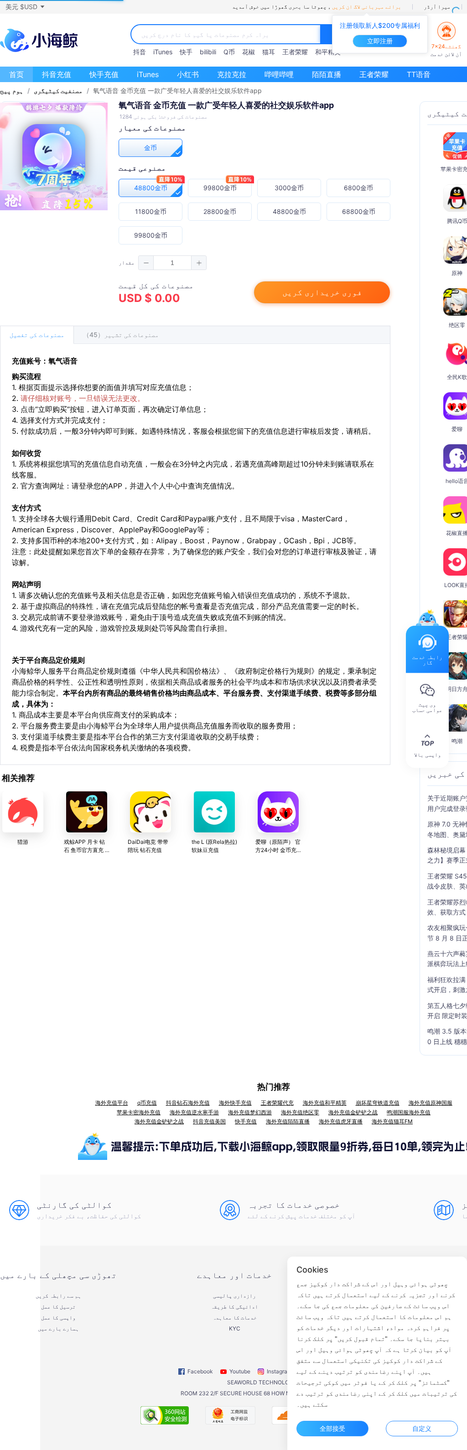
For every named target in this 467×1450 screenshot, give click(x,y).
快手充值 (104, 74)
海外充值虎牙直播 (341, 1121)
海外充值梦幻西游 (250, 1112)
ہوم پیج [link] (11, 91)
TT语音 (419, 74)
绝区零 (457, 325)
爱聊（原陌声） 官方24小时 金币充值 (278, 850)
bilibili (208, 52)
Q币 (229, 52)
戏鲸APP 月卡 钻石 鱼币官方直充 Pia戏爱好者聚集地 (86, 850)
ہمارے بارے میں (58, 1328)
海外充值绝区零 (300, 1112)
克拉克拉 (231, 74)
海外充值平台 (111, 1102)
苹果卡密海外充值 (139, 1112)
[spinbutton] (172, 263)
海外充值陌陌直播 (288, 1121)
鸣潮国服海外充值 (409, 1112)
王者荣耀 (295, 52)
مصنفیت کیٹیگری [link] (58, 91)
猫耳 (268, 52)
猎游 (22, 841)
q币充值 (147, 1102)
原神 (456, 273)
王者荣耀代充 (277, 1102)
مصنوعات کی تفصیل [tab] (37, 334)
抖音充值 (56, 74)
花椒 (248, 52)
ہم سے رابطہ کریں (58, 1296)
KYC (234, 1328)
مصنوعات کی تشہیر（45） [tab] (121, 334)
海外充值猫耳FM (392, 1121)
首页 (16, 74)
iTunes (162, 52)
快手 (186, 52)
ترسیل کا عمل (58, 1307)
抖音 (139, 52)
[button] (24, 7)
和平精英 (328, 52)
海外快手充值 (235, 1102)
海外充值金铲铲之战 (353, 1112)
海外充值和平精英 (325, 1102)
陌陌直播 (326, 74)
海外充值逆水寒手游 (194, 1112)
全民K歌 (457, 377)
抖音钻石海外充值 (188, 1102)
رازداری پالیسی (234, 1296)
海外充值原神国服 (430, 1102)
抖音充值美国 (209, 1121)
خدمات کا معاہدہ (235, 1317)
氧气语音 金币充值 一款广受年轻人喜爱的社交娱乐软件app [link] (177, 91)
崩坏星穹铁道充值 (378, 1102)
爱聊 (456, 429)
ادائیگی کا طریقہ (234, 1307)
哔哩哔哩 (279, 74)
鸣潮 (456, 741)
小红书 (188, 74)
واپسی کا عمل (58, 1317)
